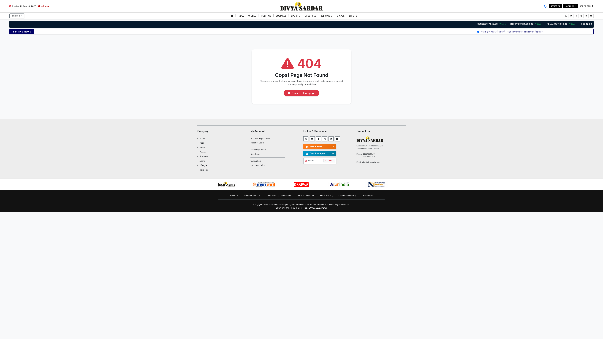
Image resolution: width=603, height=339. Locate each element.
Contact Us (271, 195)
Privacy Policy (326, 195)
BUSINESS (281, 16)
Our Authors (255, 161)
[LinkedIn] (331, 138)
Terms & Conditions (305, 195)
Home (202, 138)
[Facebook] (318, 138)
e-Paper (44, 6)
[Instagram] (324, 138)
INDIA (241, 16)
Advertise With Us (252, 195)
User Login (570, 6)
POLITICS (266, 16)
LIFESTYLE (310, 16)
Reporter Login (257, 143)
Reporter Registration (260, 138)
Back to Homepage (303, 93)
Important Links (257, 165)
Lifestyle (203, 165)
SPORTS (295, 16)
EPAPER (341, 16)
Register (555, 6)
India (201, 143)
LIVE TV (353, 16)
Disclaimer (286, 195)
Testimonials (367, 195)
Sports (202, 161)
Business (203, 156)
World (202, 147)
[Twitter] (312, 138)
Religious (203, 170)
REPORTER (585, 6)
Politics (202, 152)
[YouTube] (337, 138)
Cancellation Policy (347, 195)
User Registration (258, 149)
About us (234, 195)
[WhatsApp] (305, 138)
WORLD (252, 16)
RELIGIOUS (326, 16)
